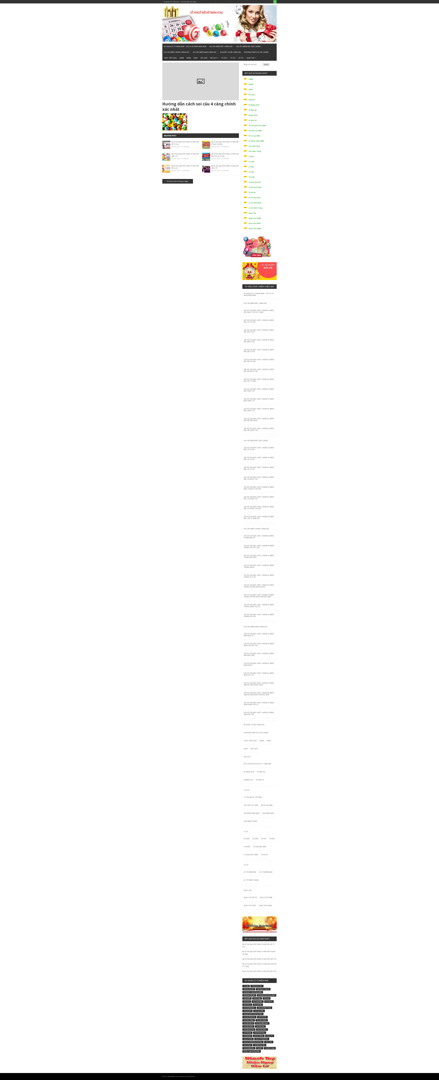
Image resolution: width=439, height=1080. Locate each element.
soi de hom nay (259, 1032)
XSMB (181, 58)
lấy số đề (247, 998)
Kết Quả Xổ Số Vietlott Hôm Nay (257, 764)
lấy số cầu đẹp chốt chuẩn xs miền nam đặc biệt (259, 654)
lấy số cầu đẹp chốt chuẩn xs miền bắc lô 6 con (259, 458)
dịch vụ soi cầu (249, 989)
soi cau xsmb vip (249, 1017)
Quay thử (251, 58)
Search (266, 64)
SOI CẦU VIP (262, 1017)
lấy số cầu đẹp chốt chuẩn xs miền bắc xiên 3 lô (185, 155)
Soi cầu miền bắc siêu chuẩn (248, 46)
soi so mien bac (249, 1048)
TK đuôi (252, 177)
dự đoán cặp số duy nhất (266, 995)
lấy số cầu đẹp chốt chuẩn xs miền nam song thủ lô (259, 703)
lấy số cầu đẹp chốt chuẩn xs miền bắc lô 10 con (259, 321)
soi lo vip (269, 1042)
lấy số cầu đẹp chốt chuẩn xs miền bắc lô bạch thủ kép (225, 143)
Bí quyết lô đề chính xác (230, 52)
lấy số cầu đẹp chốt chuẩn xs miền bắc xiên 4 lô (259, 410)
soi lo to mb (248, 1039)
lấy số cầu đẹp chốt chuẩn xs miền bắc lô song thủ (259, 498)
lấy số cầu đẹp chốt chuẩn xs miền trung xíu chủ (259, 615)
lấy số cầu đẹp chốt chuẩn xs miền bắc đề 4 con (259, 331)
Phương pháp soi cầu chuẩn (256, 52)
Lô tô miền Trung (255, 208)
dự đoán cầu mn (249, 995)
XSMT (196, 58)
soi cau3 (247, 1001)
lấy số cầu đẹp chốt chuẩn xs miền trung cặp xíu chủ (259, 546)
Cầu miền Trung (255, 151)
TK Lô (232, 58)
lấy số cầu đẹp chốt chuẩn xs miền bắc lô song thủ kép (259, 508)
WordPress (191, 1076)
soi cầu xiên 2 (261, 1029)
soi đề (259, 1048)
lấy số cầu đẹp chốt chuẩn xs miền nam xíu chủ (259, 713)
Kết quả (204, 58)
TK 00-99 (252, 192)
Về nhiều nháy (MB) (256, 141)
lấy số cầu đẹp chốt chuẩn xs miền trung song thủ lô (259, 605)
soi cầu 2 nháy (248, 1020)
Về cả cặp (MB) (254, 136)
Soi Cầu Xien (260, 1026)
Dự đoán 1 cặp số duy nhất (253, 992)
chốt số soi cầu (257, 986)
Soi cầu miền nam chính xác (205, 52)
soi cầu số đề (248, 1026)
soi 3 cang (257, 998)
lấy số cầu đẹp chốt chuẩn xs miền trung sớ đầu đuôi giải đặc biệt (259, 596)
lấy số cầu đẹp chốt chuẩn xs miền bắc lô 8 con (259, 468)
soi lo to (270, 1036)
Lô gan (251, 156)
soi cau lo (247, 1004)
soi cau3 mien (257, 1001)
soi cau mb (257, 1004)
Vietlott (213, 58)
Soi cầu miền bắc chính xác (221, 46)
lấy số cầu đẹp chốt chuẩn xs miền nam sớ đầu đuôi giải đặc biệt (259, 694)
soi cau (266, 998)
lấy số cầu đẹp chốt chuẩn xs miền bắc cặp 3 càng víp (259, 517)
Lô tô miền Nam (255, 203)
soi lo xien (247, 1045)
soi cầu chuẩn (261, 1020)
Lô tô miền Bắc (254, 198)
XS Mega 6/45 (254, 105)
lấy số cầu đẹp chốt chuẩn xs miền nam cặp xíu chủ (259, 644)
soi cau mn (247, 1011)
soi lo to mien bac (262, 1039)
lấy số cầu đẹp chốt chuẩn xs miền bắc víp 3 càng (259, 380)
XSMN (188, 58)
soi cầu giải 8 (248, 1023)
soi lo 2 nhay (258, 1036)
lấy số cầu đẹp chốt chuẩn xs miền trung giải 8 (259, 566)
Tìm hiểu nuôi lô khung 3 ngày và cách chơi (179, 181)
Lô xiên (251, 162)
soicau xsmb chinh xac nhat (253, 1014)
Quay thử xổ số (250, 897)
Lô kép (251, 167)
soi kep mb (247, 1036)
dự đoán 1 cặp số (263, 989)
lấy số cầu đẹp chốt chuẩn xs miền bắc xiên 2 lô (225, 167)
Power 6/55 (253, 115)
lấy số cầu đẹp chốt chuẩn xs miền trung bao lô (259, 537)
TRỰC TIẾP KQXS (170, 58)
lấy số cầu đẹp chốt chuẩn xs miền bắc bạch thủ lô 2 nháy (225, 155)
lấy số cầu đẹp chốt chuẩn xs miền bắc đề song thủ (259, 429)
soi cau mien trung (264, 1008)
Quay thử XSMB (255, 218)
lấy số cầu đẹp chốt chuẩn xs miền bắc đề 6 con (185, 167)
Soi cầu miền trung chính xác (176, 52)
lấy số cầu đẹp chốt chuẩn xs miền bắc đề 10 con (185, 143)
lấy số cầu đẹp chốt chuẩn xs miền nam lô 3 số (259, 674)
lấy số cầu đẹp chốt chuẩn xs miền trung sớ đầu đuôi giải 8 (259, 586)
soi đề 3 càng (269, 1048)
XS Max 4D (253, 110)
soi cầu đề (247, 1032)
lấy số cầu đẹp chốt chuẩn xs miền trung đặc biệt (259, 556)
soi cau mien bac (249, 1008)
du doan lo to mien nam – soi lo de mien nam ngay (180, 2)
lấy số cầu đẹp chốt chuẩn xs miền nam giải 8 (259, 664)
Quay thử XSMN (255, 228)
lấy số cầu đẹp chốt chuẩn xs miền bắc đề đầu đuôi (259, 419)
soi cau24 (269, 1001)
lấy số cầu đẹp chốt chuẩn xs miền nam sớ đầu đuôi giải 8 (259, 684)
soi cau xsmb (259, 1011)
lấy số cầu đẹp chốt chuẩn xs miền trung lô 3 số (259, 576)
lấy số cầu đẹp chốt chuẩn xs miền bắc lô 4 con (259, 448)
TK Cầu (224, 58)
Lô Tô (240, 58)
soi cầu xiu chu (249, 1029)
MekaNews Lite (173, 1076)
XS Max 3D (253, 120)
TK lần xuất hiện (255, 187)
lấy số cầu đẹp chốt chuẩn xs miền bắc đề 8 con (259, 350)
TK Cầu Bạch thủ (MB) (257, 125)
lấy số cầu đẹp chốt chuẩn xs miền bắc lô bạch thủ (259, 478)
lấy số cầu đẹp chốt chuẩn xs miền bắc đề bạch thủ (259, 370)
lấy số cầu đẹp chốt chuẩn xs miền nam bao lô (259, 635)
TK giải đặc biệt (255, 182)
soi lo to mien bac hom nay (253, 1042)
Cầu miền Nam (254, 146)
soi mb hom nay (259, 1045)
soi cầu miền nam (262, 1023)
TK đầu (251, 172)
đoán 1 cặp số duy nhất (251, 1051)
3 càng (246, 986)
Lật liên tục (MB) (255, 131)
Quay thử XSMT (255, 223)
